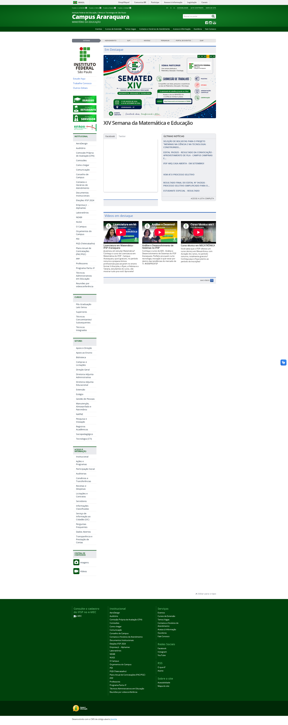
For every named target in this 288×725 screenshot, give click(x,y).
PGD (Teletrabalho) (85, 243)
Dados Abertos (83, 531)
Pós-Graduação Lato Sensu (83, 306)
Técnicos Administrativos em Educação (84, 275)
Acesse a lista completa (202, 198)
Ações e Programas (81, 463)
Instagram (162, 652)
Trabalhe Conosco (82, 83)
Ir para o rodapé (124, 8)
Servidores (81, 501)
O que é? (161, 667)
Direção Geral (83, 369)
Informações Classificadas (82, 507)
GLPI (128, 41)
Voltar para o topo (206, 593)
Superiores (81, 311)
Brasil (81, 2)
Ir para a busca (109, 8)
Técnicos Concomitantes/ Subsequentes (84, 319)
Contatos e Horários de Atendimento (154, 29)
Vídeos (83, 571)
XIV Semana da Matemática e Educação (148, 122)
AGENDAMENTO (110, 41)
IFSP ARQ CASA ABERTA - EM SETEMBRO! (183, 163)
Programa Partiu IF (85, 268)
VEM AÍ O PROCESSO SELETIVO (178, 174)
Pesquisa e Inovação (81, 420)
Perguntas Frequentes (81, 526)
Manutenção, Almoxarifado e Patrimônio (83, 406)
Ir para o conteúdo (79, 8)
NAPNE (79, 414)
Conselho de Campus (82, 176)
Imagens (84, 562)
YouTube (162, 655)
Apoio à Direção (84, 348)
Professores (82, 263)
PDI (77, 238)
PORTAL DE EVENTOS (183, 41)
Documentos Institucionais (83, 194)
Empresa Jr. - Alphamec (82, 206)
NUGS (79, 221)
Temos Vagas (130, 29)
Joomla (114, 719)
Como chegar (82, 165)
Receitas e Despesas (81, 487)
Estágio (79, 394)
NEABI (79, 217)
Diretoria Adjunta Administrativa (84, 376)
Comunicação (83, 169)
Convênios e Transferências (83, 480)
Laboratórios (82, 212)
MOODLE (147, 41)
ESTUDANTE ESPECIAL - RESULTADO (181, 190)
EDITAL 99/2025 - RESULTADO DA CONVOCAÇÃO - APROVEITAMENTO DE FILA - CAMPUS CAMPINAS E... (188, 155)
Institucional (82, 456)
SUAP (201, 41)
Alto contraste (197, 8)
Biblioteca (81, 357)
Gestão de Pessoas (85, 398)
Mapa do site (211, 8)
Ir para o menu (95, 8)
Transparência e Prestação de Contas (84, 539)
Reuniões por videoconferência (84, 285)
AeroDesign (82, 143)
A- (174, 8)
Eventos (98, 29)
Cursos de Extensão (113, 29)
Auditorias (81, 473)
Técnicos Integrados (81, 329)
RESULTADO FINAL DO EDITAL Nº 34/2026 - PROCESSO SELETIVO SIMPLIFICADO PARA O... (186, 184)
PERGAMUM (165, 41)
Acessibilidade (182, 8)
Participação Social (85, 468)
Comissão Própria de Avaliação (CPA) (85, 154)
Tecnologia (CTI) (84, 438)
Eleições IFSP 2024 (85, 200)
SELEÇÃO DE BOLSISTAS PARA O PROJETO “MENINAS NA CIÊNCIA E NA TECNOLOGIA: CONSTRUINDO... (184, 144)
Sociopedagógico (84, 434)
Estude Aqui (79, 78)
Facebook (110, 136)
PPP (78, 258)
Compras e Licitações (81, 363)
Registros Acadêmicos (82, 428)
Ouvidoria (198, 29)
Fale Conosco (210, 29)
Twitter (122, 136)
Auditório (80, 148)
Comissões (81, 160)
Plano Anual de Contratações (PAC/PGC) (83, 251)
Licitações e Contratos (82, 495)
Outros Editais (80, 88)
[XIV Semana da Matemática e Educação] (160, 86)
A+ (167, 8)
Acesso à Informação (181, 29)
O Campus (81, 226)
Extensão (80, 389)
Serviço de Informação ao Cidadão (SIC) (83, 516)
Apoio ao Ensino (84, 352)
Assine (160, 671)
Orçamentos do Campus (84, 233)
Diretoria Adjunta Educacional (84, 383)
